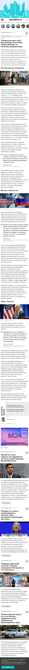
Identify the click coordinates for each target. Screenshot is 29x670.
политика (3, 423)
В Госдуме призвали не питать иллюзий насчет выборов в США (15, 406)
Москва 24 (14, 20)
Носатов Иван (10, 419)
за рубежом (8, 423)
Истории (7, 35)
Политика (14, 32)
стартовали (9, 95)
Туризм (14, 560)
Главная (3, 35)
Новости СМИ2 (4, 447)
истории (13, 423)
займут (14, 137)
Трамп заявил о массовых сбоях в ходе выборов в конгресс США (16, 410)
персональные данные (14, 661)
